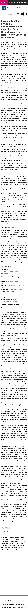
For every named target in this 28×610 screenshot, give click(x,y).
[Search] (18, 14)
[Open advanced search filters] (21, 14)
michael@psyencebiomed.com (10, 301)
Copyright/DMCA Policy (9, 607)
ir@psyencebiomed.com (12, 281)
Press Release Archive (16, 601)
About (7, 601)
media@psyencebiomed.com (15, 285)
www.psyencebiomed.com (10, 271)
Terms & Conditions (20, 604)
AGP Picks (4, 2)
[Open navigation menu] (2, 13)
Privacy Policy (22, 607)
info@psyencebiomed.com (16, 289)
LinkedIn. (5, 273)
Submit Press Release (8, 604)
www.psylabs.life (6, 224)
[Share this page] (26, 13)
